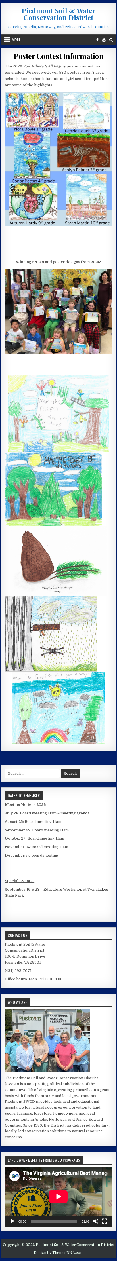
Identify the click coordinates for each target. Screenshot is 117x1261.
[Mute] (96, 1221)
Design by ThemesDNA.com (58, 1253)
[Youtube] (104, 39)
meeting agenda (74, 813)
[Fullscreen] (105, 1221)
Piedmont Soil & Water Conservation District (59, 14)
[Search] (111, 39)
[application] (58, 1197)
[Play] (12, 1221)
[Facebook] (97, 39)
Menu (16, 40)
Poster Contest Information (58, 56)
